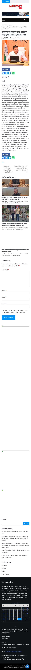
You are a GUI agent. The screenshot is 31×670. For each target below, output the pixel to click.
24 (3, 619)
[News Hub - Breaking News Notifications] (27, 666)
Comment (5, 270)
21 (19, 616)
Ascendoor (11, 667)
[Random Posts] (24, 1)
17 (3, 616)
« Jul (15, 626)
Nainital (4, 568)
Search (4, 520)
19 (11, 616)
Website (4, 304)
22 (23, 616)
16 (27, 613)
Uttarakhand (5, 574)
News (3, 162)
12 (11, 613)
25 (7, 619)
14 (19, 613)
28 (19, 619)
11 (7, 613)
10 (3, 613)
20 (15, 616)
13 (15, 613)
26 (11, 619)
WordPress (24, 667)
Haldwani (4, 565)
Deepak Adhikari (15, 38)
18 (7, 616)
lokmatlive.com (17, 666)
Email (4, 297)
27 (15, 619)
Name (4, 291)
